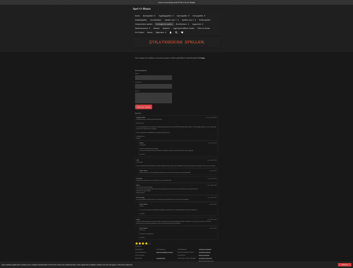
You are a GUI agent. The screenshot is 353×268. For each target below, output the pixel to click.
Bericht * (137, 91)
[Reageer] (216, 117)
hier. (203, 58)
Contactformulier (160, 258)
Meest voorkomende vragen (206, 261)
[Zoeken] (176, 32)
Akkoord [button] (345, 265)
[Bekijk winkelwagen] (182, 32)
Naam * (137, 73)
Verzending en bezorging (205, 258)
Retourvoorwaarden (204, 255)
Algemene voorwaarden (205, 249)
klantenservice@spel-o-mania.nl (164, 252)
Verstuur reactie (143, 107)
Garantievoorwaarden (204, 252)
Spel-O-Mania (142, 8)
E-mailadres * (138, 82)
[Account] (170, 32)
